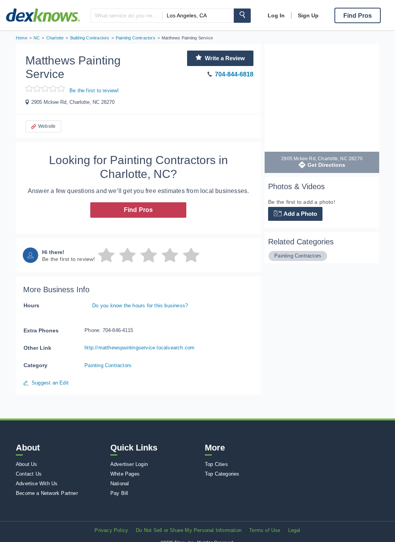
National (119, 483)
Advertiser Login (129, 464)
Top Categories (222, 474)
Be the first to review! (94, 90)
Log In (276, 15)
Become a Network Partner (47, 493)
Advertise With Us (36, 483)
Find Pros (138, 210)
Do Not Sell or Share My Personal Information (188, 530)
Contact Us (29, 474)
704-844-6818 (234, 74)
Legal (294, 530)
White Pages (125, 474)
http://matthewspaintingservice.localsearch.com (139, 348)
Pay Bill (119, 493)
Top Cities (216, 464)
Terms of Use (264, 530)
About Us (26, 464)
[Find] (242, 15)
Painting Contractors (108, 365)
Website (47, 126)
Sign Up (308, 15)
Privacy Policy (111, 530)
